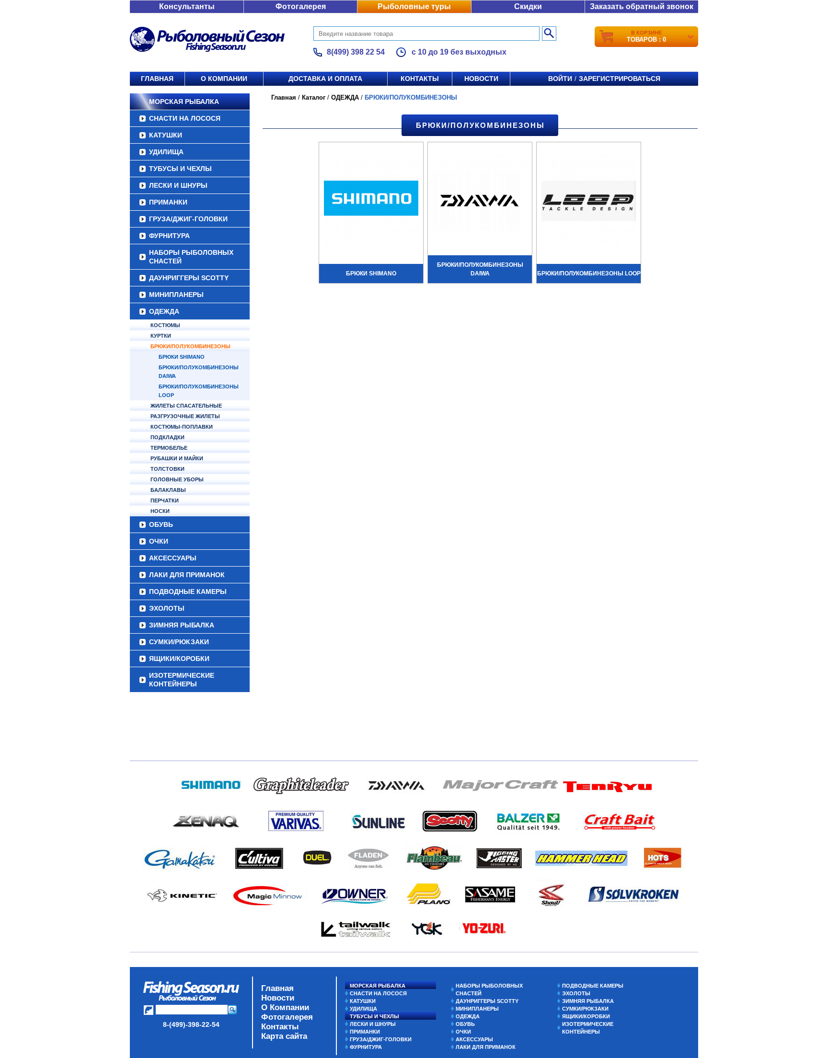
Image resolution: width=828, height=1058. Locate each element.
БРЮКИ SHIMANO (182, 357)
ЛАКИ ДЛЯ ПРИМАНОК (187, 575)
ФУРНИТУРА (169, 235)
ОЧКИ (158, 541)
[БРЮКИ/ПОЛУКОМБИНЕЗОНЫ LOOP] (589, 202)
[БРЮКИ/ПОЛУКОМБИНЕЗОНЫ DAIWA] (480, 202)
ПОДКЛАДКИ (167, 437)
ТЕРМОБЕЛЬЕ (168, 448)
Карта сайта (284, 1036)
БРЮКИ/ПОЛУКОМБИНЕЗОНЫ (190, 346)
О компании (224, 78)
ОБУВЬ (161, 524)
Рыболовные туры (414, 6)
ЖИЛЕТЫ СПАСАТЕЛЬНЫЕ (186, 406)
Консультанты (187, 6)
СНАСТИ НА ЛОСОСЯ (184, 118)
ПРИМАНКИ (168, 202)
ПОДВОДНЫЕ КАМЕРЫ (188, 591)
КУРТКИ (160, 336)
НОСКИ (160, 511)
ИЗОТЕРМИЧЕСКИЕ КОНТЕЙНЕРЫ (181, 679)
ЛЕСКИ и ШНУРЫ (178, 185)
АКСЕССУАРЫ (172, 558)
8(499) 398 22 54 (356, 52)
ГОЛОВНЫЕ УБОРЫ (177, 479)
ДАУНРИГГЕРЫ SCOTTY (189, 278)
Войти (560, 78)
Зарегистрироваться (619, 78)
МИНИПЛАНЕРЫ (176, 294)
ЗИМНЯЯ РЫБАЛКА (181, 625)
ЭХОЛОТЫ (166, 608)
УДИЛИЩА (166, 152)
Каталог (313, 97)
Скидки (528, 6)
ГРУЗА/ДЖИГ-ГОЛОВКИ (188, 219)
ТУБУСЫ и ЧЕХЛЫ (180, 168)
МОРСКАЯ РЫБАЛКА (184, 101)
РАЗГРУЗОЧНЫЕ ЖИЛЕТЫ (185, 416)
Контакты (420, 78)
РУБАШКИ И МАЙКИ (176, 458)
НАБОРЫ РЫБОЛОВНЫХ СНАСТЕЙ (191, 257)
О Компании (285, 1007)
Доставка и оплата (325, 78)
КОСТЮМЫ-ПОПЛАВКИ (181, 427)
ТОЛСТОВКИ (167, 469)
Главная (157, 78)
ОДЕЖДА (164, 311)
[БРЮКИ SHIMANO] (371, 202)
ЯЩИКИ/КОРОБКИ (179, 658)
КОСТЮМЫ (165, 325)
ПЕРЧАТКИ (164, 500)
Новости (481, 78)
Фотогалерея (301, 6)
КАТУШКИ (165, 135)
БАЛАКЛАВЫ (168, 490)
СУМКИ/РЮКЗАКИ (179, 642)
